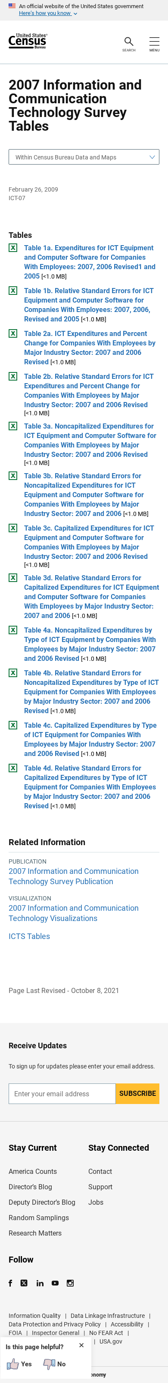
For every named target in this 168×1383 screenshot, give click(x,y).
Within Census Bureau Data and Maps (66, 157)
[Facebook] (13, 1283)
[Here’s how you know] (84, 10)
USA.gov (111, 1341)
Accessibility (127, 1324)
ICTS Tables (29, 936)
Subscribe (137, 1093)
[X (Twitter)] (24, 1283)
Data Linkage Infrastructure (108, 1315)
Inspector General (55, 1332)
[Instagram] (70, 1283)
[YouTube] (54, 1283)
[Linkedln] (39, 1283)
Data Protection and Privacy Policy (55, 1324)
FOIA (15, 1332)
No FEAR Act (106, 1332)
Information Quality (35, 1315)
